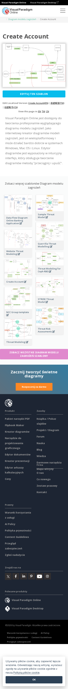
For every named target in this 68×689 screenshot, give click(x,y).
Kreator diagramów (17, 431)
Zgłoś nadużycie (15, 555)
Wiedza (41, 456)
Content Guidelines (17, 537)
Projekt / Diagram (48, 430)
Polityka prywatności (18, 530)
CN (47, 111)
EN (39, 111)
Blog (39, 449)
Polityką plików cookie (26, 672)
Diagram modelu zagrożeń (22, 19)
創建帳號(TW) (57, 103)
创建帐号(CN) (11, 107)
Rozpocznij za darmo (34, 386)
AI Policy (10, 524)
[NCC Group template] (18, 317)
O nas (40, 472)
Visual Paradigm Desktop (43, 2)
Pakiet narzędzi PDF (17, 418)
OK (34, 679)
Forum (40, 436)
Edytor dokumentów (18, 454)
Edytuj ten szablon (34, 94)
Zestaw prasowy (47, 485)
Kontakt (42, 492)
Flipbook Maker (14, 425)
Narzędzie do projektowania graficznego (14, 443)
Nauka (41, 443)
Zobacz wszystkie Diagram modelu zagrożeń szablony (34, 354)
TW (43, 111)
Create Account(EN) (38, 103)
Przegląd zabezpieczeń (19, 641)
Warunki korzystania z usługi (22, 633)
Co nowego (44, 479)
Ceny (8, 479)
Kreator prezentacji (17, 461)
